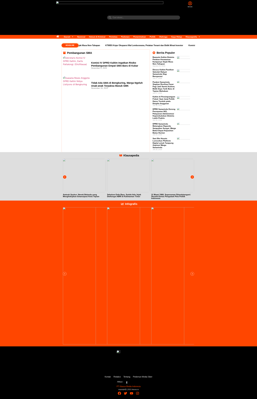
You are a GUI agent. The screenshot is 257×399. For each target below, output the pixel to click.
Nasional (81, 37)
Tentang (126, 377)
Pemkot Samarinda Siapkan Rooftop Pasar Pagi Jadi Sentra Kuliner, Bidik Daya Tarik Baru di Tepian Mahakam (164, 86)
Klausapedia (191, 37)
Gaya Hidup (176, 37)
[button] (65, 177)
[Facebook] (119, 393)
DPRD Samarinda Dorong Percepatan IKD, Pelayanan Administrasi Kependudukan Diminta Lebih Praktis (164, 113)
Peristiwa (113, 37)
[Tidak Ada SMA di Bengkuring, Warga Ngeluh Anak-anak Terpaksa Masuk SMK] (76, 85)
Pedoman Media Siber (142, 377)
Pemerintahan (139, 37)
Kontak (108, 377)
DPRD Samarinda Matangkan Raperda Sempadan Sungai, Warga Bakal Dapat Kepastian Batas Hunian (164, 128)
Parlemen (125, 37)
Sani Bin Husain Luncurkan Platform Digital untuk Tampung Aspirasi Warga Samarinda (163, 142)
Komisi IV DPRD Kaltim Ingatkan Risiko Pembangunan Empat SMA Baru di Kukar (114, 64)
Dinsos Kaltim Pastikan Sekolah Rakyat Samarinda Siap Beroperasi (163, 73)
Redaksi (117, 377)
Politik (152, 37)
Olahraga (163, 37)
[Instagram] (137, 393)
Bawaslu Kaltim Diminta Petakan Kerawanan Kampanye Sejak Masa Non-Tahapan (163, 60)
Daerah (67, 37)
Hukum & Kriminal (97, 37)
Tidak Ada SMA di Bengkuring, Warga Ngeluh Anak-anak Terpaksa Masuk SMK (117, 84)
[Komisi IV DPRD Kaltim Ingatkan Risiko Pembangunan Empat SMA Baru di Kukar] (76, 65)
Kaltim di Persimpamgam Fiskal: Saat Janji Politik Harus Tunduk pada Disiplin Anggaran (164, 100)
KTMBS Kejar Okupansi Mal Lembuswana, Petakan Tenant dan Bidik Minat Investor (139, 45)
